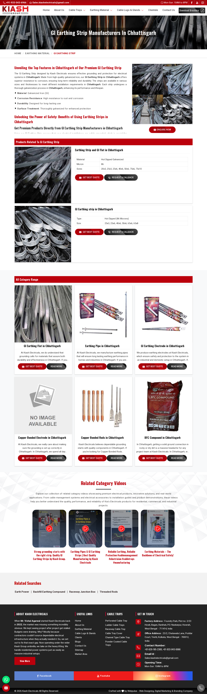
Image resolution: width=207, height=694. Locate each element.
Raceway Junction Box (82, 591)
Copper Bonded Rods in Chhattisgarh (102, 437)
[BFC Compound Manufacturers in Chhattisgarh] (163, 405)
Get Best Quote (91, 177)
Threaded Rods (109, 591)
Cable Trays (76, 10)
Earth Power (22, 591)
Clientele (153, 10)
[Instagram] (202, 2)
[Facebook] (191, 2)
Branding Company (183, 691)
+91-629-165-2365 (153, 649)
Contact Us (168, 10)
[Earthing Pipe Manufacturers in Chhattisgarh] (103, 314)
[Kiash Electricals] (15, 10)
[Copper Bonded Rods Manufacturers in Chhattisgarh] (103, 405)
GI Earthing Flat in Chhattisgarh (42, 346)
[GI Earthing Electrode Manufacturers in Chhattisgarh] (163, 314)
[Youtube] (197, 2)
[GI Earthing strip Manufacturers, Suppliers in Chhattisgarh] (43, 234)
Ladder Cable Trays (114, 624)
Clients (78, 637)
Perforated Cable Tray (116, 620)
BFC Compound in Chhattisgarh (162, 437)
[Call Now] (201, 688)
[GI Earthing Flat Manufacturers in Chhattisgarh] (43, 314)
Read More (56, 366)
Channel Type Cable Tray (117, 637)
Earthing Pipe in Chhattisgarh (102, 346)
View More (25, 661)
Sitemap (79, 649)
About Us (59, 10)
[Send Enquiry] (6, 688)
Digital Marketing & (164, 691)
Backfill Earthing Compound (49, 591)
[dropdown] (84, 10)
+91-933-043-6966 (15, 2)
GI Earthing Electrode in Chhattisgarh (162, 346)
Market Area (81, 654)
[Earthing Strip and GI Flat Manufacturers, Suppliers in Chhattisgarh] (43, 175)
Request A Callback (122, 177)
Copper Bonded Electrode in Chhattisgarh (42, 437)
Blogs (78, 641)
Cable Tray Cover (113, 633)
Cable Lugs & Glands (129, 10)
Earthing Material (100, 10)
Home (46, 10)
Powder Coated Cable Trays (116, 643)
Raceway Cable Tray (115, 629)
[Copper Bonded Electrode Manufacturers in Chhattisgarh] (43, 405)
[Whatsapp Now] (6, 679)
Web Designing (146, 691)
